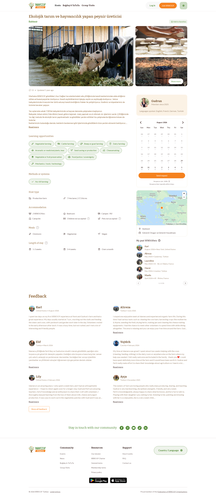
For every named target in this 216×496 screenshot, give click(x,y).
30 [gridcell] (169, 134)
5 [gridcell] (161, 141)
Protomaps (169, 224)
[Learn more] (88, 218)
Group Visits (88, 5)
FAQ (124, 458)
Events (63, 454)
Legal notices (55, 492)
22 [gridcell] (182, 154)
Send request (161, 175)
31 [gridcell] (175, 134)
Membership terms (98, 468)
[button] (81, 56)
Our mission (96, 454)
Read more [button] (34, 127)
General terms (96, 463)
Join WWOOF (168, 5)
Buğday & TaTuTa (71, 5)
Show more (176, 81)
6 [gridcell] (168, 141)
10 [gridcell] (149, 147)
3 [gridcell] (148, 141)
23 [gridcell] (142, 161)
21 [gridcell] (175, 154)
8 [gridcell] (181, 141)
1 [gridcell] (181, 134)
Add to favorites (179, 22)
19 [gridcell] (162, 154)
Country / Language (168, 450)
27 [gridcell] (149, 134)
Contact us (126, 463)
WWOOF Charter (98, 458)
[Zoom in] (184, 193)
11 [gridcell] (155, 147)
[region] (161, 207)
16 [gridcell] (142, 154)
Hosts (58, 5)
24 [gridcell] (149, 161)
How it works (127, 454)
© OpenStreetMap (180, 224)
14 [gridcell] (175, 147)
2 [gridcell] (141, 141)
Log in (152, 5)
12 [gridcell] (162, 147)
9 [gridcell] (141, 147)
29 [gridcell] (162, 134)
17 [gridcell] (149, 154)
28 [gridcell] (155, 134)
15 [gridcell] (182, 147)
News (62, 458)
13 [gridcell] (169, 147)
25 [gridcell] (155, 161)
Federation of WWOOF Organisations (172, 492)
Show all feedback (39, 409)
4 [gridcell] (155, 141)
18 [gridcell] (155, 154)
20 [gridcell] (169, 154)
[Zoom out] (184, 197)
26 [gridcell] (142, 134)
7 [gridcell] (175, 141)
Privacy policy (96, 472)
